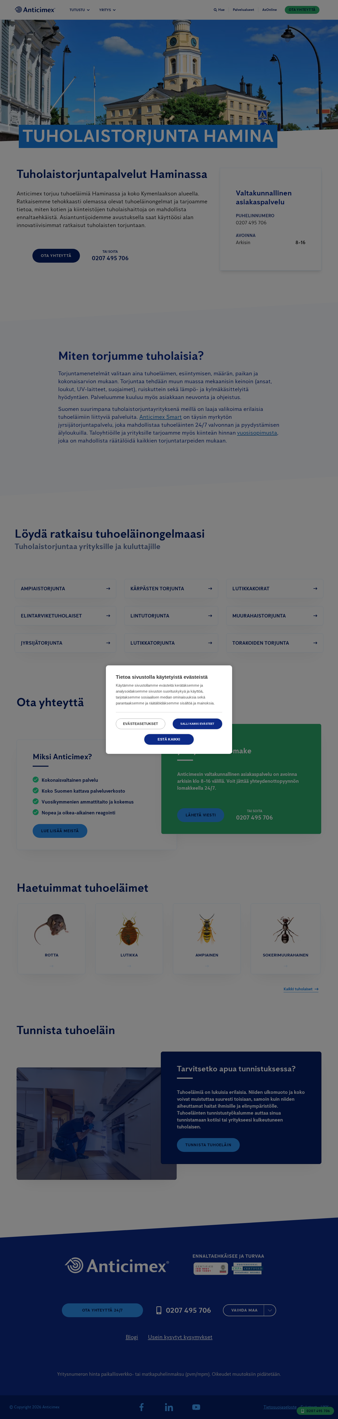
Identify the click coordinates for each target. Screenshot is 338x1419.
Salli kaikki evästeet (197, 723)
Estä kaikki (169, 739)
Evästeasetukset (140, 724)
